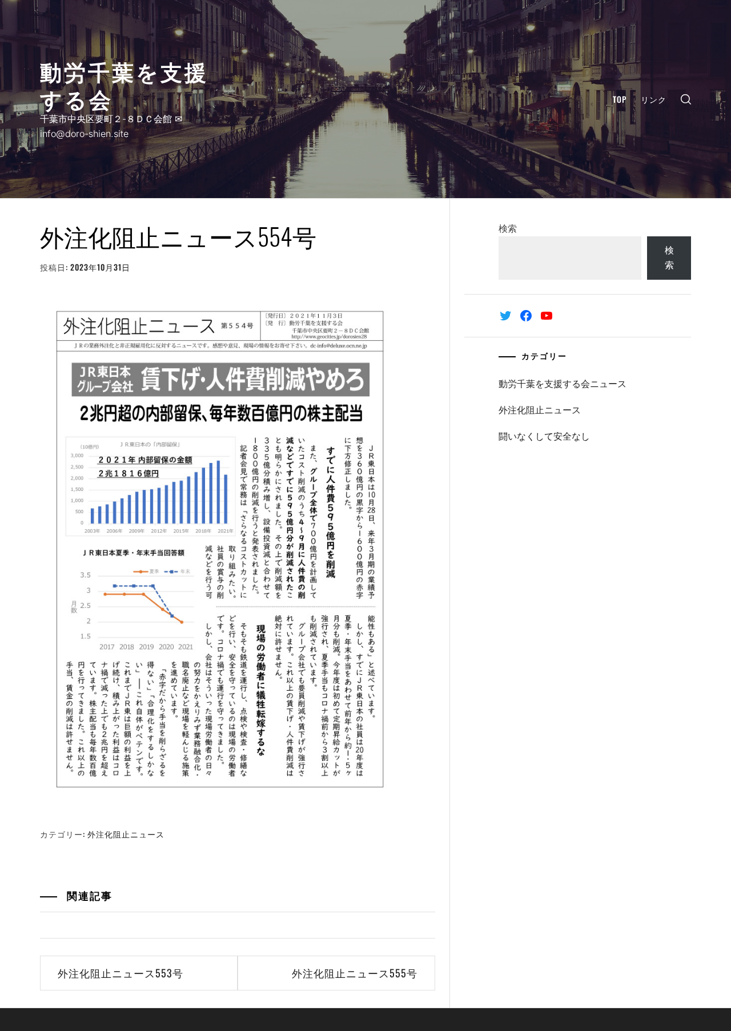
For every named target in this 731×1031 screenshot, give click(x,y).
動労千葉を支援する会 (124, 84)
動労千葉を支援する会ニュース (562, 383)
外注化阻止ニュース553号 (120, 972)
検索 (508, 228)
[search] (686, 99)
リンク (653, 99)
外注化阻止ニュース (125, 834)
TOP (619, 99)
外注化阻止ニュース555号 (354, 972)
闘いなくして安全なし (544, 436)
